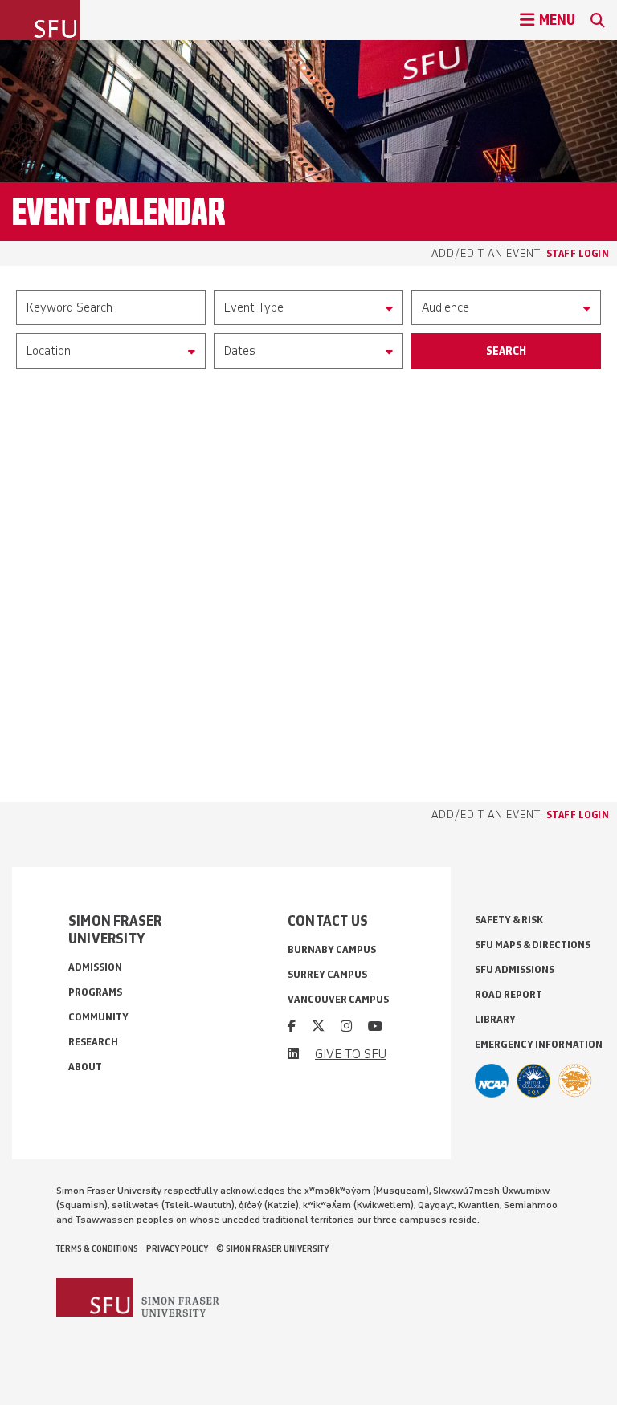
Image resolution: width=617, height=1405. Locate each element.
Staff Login (578, 252)
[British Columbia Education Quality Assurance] (533, 1081)
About (85, 1066)
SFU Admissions (514, 969)
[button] (308, 307)
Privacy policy (177, 1248)
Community (98, 1017)
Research (93, 1042)
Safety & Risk (509, 919)
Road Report (508, 994)
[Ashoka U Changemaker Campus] (575, 1081)
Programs (95, 992)
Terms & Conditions (97, 1248)
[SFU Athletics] (492, 1081)
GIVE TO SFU (350, 1053)
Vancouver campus (338, 999)
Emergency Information (539, 1044)
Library (495, 1019)
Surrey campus (327, 974)
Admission (95, 967)
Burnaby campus (332, 949)
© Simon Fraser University (272, 1248)
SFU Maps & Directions (532, 944)
